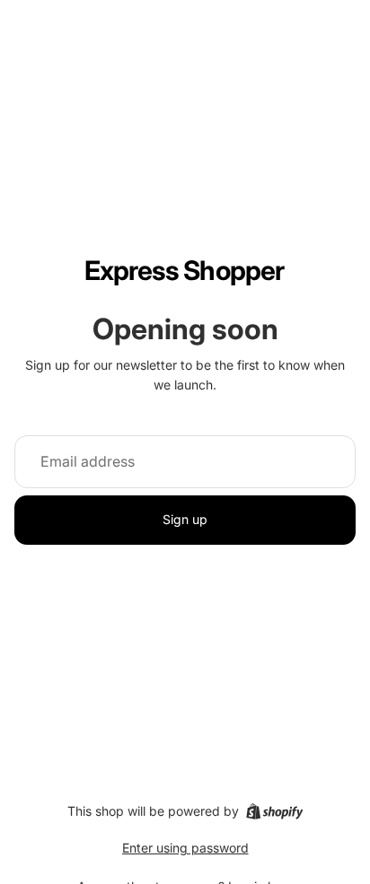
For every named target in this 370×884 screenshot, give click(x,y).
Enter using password (185, 847)
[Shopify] (274, 811)
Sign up (185, 519)
